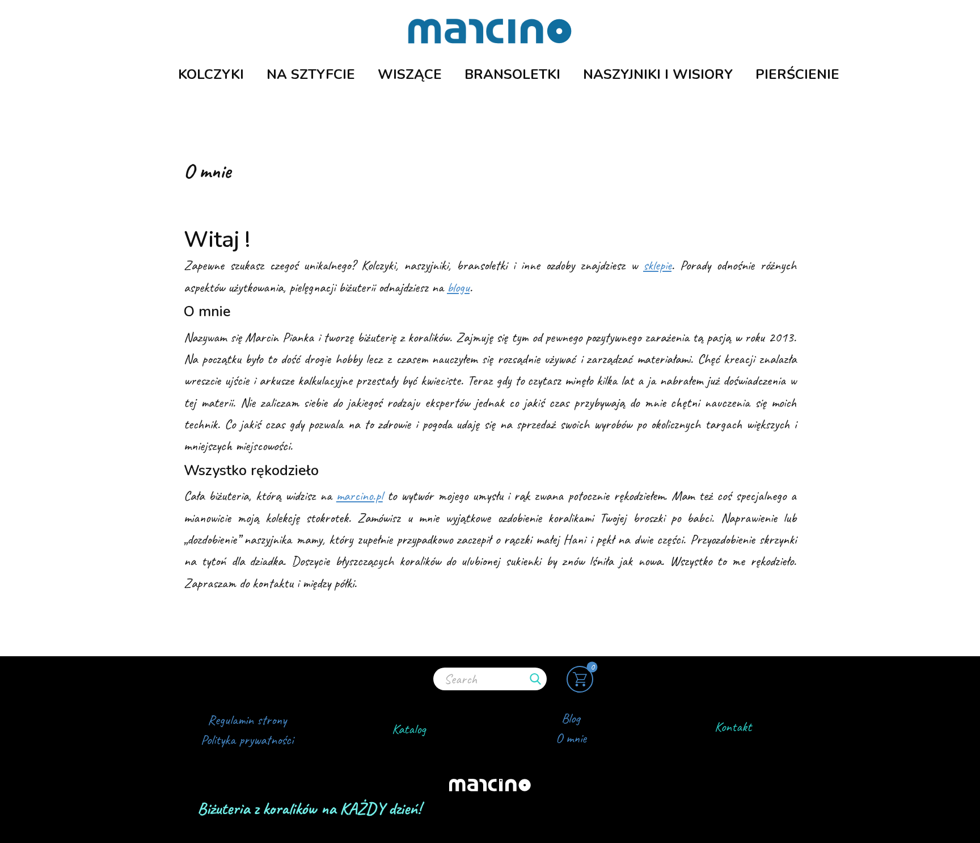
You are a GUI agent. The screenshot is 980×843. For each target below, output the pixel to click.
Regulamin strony (247, 719)
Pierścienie (797, 74)
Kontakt (733, 726)
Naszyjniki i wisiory (658, 74)
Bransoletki (512, 74)
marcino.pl (359, 495)
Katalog (409, 728)
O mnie (571, 737)
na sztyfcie (311, 74)
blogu (458, 287)
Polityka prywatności (247, 739)
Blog (570, 718)
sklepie (657, 265)
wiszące (410, 74)
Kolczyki (211, 74)
